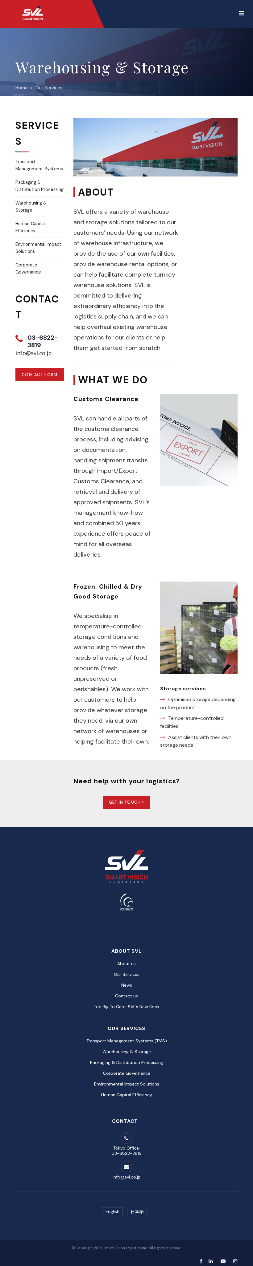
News (126, 985)
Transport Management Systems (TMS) (126, 1041)
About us (126, 963)
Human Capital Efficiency (126, 1095)
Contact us (126, 996)
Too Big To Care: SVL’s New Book (127, 1006)
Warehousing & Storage (126, 1051)
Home (21, 88)
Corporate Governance (126, 1073)
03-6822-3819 (42, 341)
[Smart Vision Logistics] (33, 6)
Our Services (48, 88)
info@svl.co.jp (33, 353)
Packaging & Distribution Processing (126, 1062)
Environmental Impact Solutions (126, 1084)
